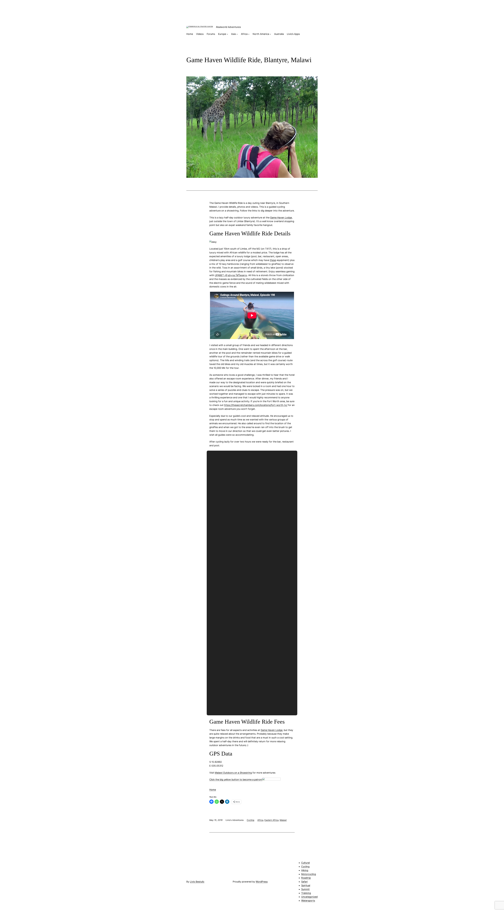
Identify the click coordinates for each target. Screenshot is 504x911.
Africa (260, 820)
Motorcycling (308, 874)
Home (212, 789)
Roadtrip (306, 877)
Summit (305, 889)
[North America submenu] (270, 34)
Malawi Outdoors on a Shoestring (233, 772)
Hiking (304, 870)
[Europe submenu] (227, 34)
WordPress (262, 881)
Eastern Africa (271, 820)
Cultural (305, 862)
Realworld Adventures (228, 27)
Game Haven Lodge (281, 217)
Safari (304, 881)
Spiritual (305, 885)
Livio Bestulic (197, 881)
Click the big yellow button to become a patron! (235, 779)
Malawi (283, 820)
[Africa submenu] (249, 34)
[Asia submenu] (237, 34)
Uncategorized (309, 896)
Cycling (250, 820)
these (273, 260)
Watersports (308, 900)
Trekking (306, 893)
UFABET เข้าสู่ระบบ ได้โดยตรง (231, 275)
